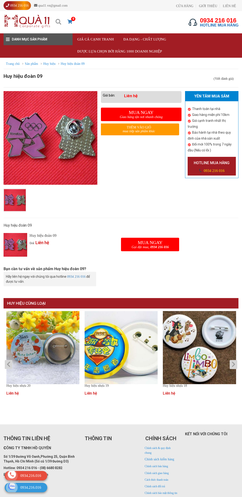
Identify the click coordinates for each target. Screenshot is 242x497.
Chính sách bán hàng (156, 466)
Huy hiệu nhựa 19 (97, 385)
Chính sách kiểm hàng (159, 459)
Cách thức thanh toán (156, 479)
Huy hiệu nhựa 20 (18, 385)
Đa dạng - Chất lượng (144, 39)
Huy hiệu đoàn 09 (43, 235)
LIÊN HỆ (229, 6)
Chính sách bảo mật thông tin (161, 493)
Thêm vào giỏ (139, 129)
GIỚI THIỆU (208, 6)
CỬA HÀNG (184, 6)
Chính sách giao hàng (157, 473)
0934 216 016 (214, 171)
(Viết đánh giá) (224, 78)
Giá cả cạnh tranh (95, 39)
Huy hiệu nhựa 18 (175, 385)
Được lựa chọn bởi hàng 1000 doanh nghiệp (119, 51)
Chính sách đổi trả (155, 486)
